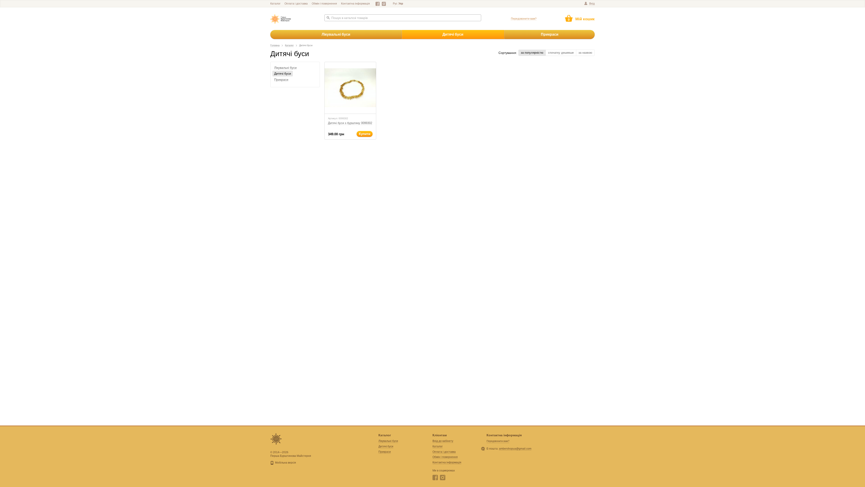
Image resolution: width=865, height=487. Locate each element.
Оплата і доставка (296, 3)
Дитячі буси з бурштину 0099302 (350, 123)
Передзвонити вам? (524, 18)
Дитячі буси (452, 34)
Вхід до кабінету (442, 441)
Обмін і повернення (324, 3)
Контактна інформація (355, 3)
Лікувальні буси (336, 34)
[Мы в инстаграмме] (384, 4)
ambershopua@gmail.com (515, 448)
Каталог (275, 3)
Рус (395, 3)
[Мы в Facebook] (378, 4)
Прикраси (549, 34)
